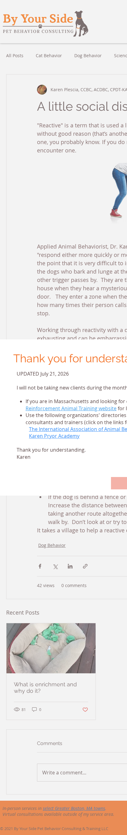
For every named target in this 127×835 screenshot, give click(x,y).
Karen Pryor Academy (54, 435)
